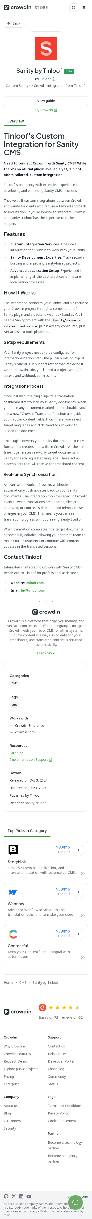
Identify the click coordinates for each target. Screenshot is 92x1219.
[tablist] (46, 121)
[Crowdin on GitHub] (6, 1196)
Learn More (46, 653)
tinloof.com (35, 582)
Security (10, 1128)
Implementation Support (29, 759)
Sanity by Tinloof (45, 982)
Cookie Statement (62, 1120)
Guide (14, 753)
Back (16, 23)
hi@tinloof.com (33, 590)
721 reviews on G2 (68, 1017)
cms (14, 704)
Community (57, 1076)
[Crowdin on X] (13, 1196)
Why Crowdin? (14, 1046)
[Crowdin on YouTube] (28, 1196)
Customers (12, 1120)
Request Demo (15, 1061)
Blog (7, 1113)
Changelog (56, 1069)
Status (53, 1084)
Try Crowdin (44, 110)
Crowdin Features (17, 1053)
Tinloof (45, 79)
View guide (46, 100)
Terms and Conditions (65, 1105)
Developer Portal (61, 1061)
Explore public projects (21, 1069)
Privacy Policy (58, 1113)
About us (11, 1105)
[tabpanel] (46, 394)
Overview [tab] (15, 121)
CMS (14, 683)
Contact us (56, 1046)
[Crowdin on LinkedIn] (21, 1196)
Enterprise (11, 1084)
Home (8, 982)
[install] (78, 850)
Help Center (57, 1053)
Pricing (9, 1076)
